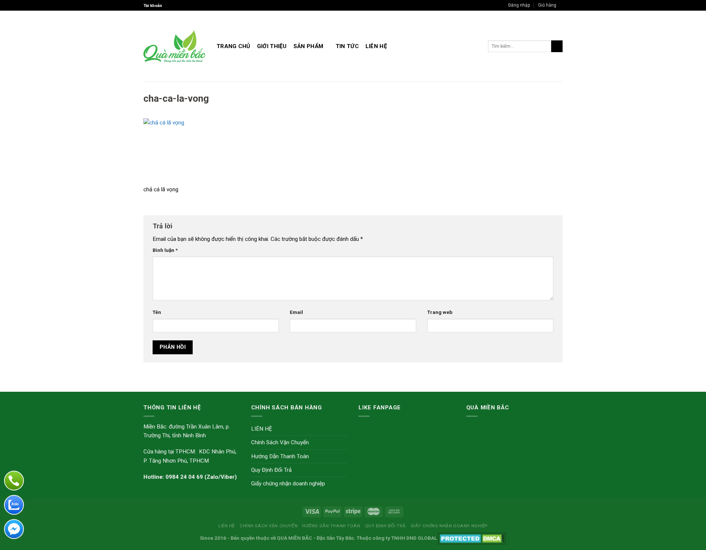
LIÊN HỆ (376, 46)
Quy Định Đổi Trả (271, 470)
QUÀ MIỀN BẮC (294, 538)
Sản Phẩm (308, 46)
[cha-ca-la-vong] (194, 151)
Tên (157, 312)
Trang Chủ (233, 46)
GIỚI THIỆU (272, 46)
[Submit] (557, 46)
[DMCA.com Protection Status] (472, 538)
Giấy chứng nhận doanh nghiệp (288, 483)
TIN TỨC (347, 46)
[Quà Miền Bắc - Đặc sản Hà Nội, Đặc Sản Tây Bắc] (174, 46)
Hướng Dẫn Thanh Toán (280, 456)
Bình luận (165, 250)
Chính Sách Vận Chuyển (280, 442)
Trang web (439, 312)
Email (296, 312)
